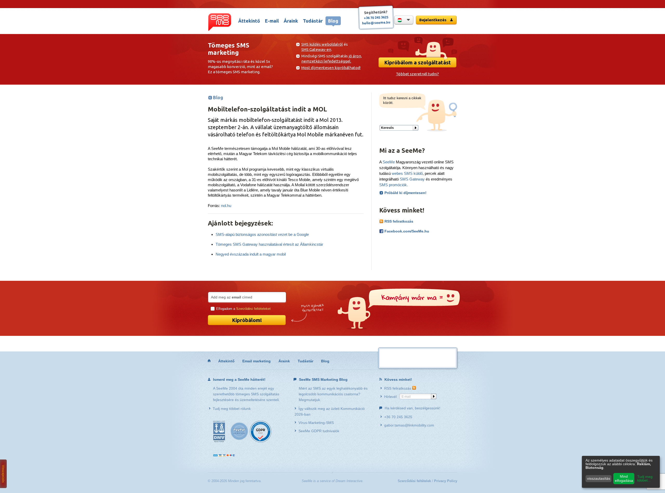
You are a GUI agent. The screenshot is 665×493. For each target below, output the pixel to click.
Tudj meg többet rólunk (232, 409)
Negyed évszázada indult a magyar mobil (251, 254)
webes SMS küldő (407, 173)
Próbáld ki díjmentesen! (405, 193)
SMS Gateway (412, 179)
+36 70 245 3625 (376, 17)
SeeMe (389, 162)
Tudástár (313, 20)
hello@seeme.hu (376, 22)
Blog (333, 20)
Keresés (387, 128)
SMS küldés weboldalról (322, 44)
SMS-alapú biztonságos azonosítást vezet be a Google (262, 234)
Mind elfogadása (624, 478)
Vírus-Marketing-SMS (316, 423)
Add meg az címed (231, 297)
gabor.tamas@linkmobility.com (409, 425)
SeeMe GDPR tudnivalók (318, 431)
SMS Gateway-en (316, 49)
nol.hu (226, 205)
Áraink (291, 20)
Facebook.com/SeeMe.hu (406, 231)
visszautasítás (598, 478)
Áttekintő (249, 20)
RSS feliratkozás (398, 221)
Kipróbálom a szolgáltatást (417, 62)
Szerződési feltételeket (253, 309)
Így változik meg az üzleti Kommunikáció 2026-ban (330, 411)
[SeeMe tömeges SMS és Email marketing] (209, 360)
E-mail (272, 20)
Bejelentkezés (433, 20)
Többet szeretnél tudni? (417, 74)
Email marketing (256, 361)
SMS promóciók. (393, 185)
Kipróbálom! (247, 320)
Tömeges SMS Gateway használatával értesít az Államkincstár (269, 244)
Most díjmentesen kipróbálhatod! (331, 67)
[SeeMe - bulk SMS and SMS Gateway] (220, 22)
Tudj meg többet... (645, 478)
